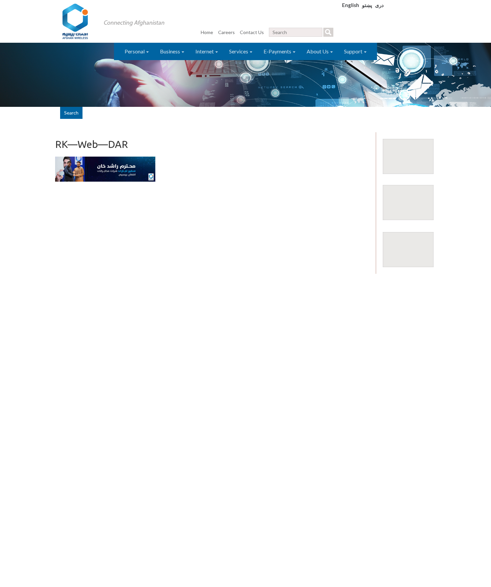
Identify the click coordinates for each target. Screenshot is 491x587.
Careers (226, 32)
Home (207, 32)
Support (353, 51)
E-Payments (278, 51)
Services (239, 51)
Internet (205, 51)
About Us (318, 51)
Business (170, 51)
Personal (135, 51)
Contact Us (252, 32)
